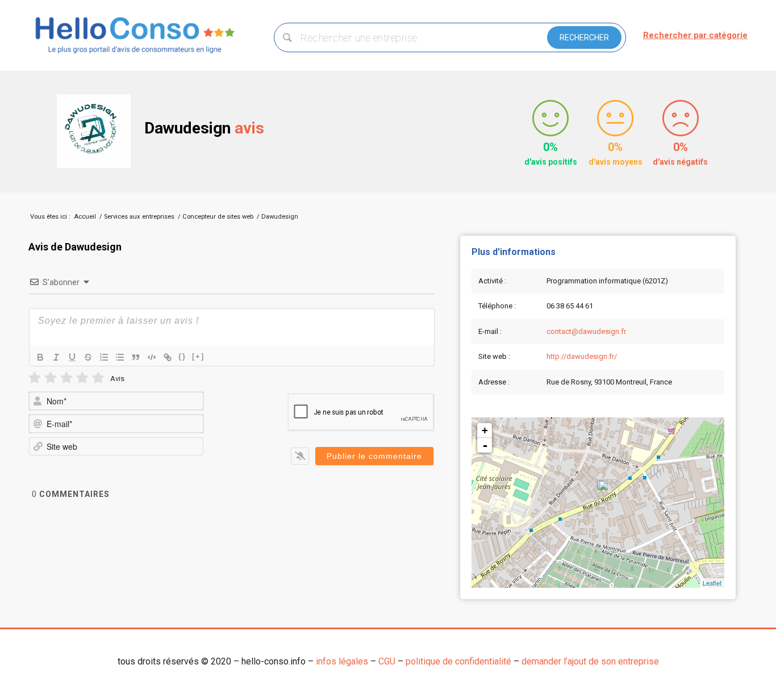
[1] (35, 378)
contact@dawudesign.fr (586, 331)
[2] (51, 378)
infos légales (342, 661)
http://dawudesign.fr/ (581, 356)
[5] (98, 378)
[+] (198, 356)
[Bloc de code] (152, 357)
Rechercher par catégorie (695, 35)
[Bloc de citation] (136, 357)
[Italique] (56, 357)
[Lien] (168, 357)
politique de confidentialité (458, 661)
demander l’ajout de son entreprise (590, 661)
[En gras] (40, 357)
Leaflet (712, 582)
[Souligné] (72, 357)
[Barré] (88, 357)
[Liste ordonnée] (104, 357)
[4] (82, 378)
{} (182, 356)
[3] (66, 378)
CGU (386, 661)
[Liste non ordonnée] (120, 357)
